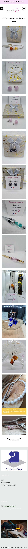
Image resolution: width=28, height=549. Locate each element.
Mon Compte (13, 547)
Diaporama (15, 440)
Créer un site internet (22, 547)
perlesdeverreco (15, 509)
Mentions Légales (5, 547)
